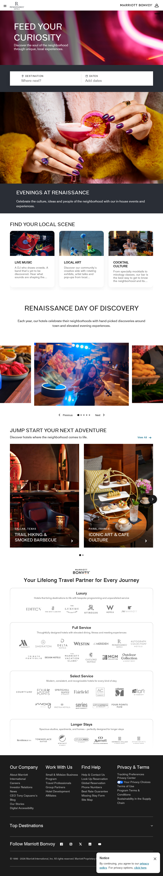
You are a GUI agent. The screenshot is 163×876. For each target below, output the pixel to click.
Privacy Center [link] (126, 777)
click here (140, 867)
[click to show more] (152, 499)
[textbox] (45, 81)
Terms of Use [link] (125, 786)
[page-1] (80, 555)
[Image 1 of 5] (78, 415)
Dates (93, 76)
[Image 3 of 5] (83, 415)
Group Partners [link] (55, 787)
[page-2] (82, 555)
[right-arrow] (101, 415)
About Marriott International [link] (19, 776)
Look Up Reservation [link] (95, 778)
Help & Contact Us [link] (93, 774)
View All (142, 437)
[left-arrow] (64, 415)
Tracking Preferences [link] (130, 774)
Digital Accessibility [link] (22, 808)
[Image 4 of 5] (86, 415)
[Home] (17, 9)
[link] (32, 259)
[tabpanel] (81, 78)
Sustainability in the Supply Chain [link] (134, 800)
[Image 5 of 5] (89, 415)
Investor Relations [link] (21, 787)
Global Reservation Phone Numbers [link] (93, 785)
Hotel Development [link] (58, 791)
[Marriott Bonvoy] (136, 5)
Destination (34, 76)
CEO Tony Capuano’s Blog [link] (23, 797)
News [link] (13, 791)
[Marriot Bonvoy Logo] (81, 571)
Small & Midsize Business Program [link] (62, 776)
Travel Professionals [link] (58, 783)
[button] (107, 78)
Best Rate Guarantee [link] (95, 791)
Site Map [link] (87, 799)
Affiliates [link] (51, 795)
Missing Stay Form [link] (93, 795)
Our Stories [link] (17, 803)
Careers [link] (15, 783)
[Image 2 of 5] (81, 415)
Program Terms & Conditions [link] (128, 792)
